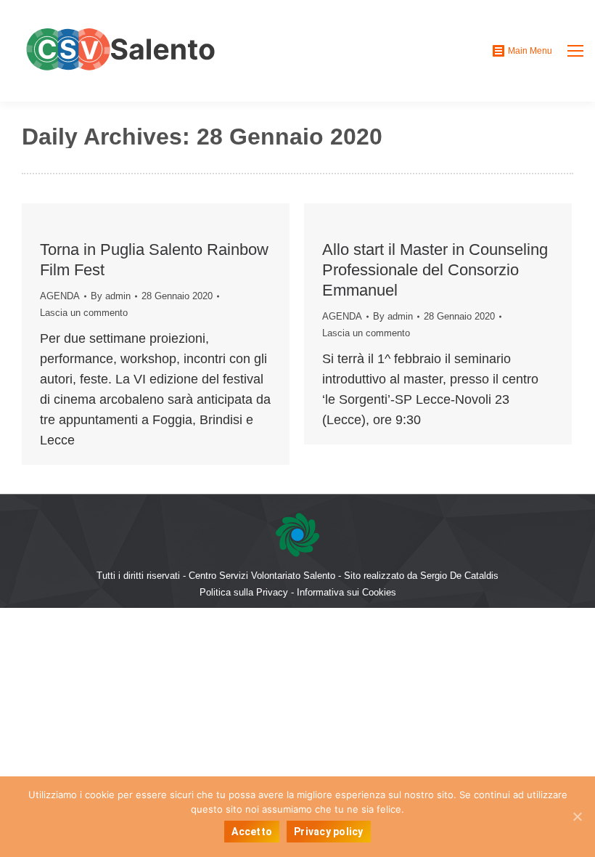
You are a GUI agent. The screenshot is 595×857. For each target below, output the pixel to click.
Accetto (251, 831)
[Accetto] (577, 816)
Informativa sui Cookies (346, 592)
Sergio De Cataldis (459, 575)
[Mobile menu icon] (575, 51)
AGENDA (60, 296)
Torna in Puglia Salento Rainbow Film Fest (154, 259)
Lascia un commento (84, 312)
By (111, 296)
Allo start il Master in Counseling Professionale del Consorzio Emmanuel (435, 269)
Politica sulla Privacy (244, 592)
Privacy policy (329, 831)
